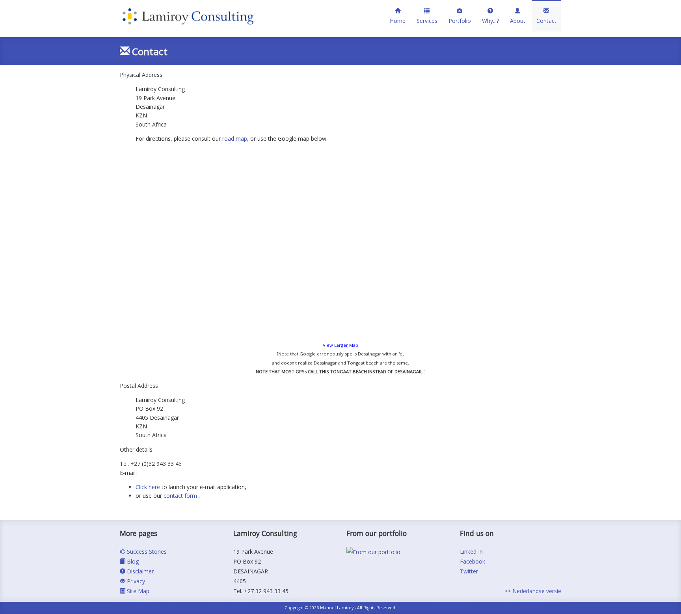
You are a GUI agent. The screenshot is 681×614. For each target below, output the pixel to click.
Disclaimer (139, 571)
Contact (546, 20)
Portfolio (459, 20)
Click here (148, 487)
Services (427, 20)
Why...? (490, 20)
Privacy (135, 581)
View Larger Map (340, 345)
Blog (132, 561)
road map (234, 138)
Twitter (469, 571)
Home (398, 20)
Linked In (471, 551)
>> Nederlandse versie (532, 591)
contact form (181, 495)
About (517, 20)
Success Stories (146, 551)
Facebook (472, 561)
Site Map (137, 591)
